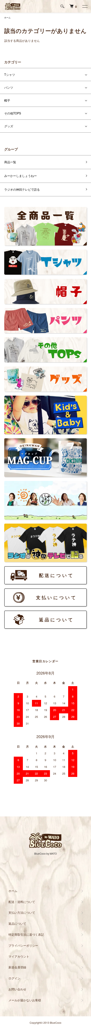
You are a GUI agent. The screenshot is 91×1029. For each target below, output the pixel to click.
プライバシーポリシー (23, 945)
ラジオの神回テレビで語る (22, 189)
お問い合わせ (17, 989)
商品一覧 (10, 162)
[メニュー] (84, 6)
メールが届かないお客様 (24, 1000)
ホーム (7, 17)
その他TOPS (12, 113)
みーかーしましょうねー (20, 176)
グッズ (8, 126)
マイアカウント (18, 956)
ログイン (14, 978)
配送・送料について (21, 902)
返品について (17, 923)
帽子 (7, 100)
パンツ (8, 87)
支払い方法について (21, 912)
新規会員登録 (17, 967)
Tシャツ (9, 74)
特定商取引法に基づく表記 (26, 934)
